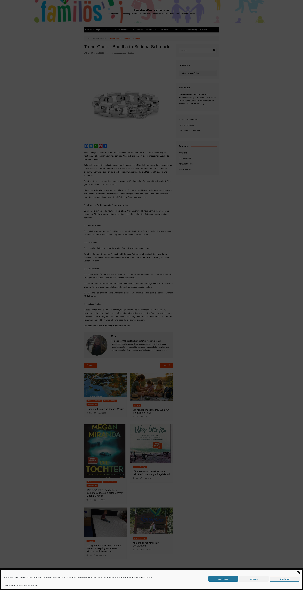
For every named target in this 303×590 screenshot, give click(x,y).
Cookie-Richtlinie (9, 585)
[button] (298, 573)
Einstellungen (285, 579)
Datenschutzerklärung (23, 585)
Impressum (34, 585)
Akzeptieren (223, 579)
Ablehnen (254, 579)
